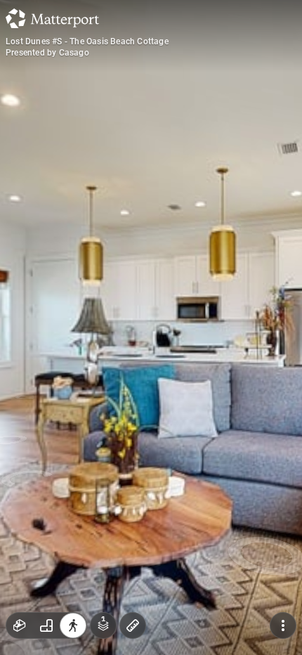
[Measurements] (132, 625)
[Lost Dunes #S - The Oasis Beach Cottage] (151, 327)
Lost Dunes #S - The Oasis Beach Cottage (87, 41)
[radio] (19, 625)
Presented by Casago (47, 53)
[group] (46, 625)
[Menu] (283, 625)
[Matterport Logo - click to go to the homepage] (52, 18)
